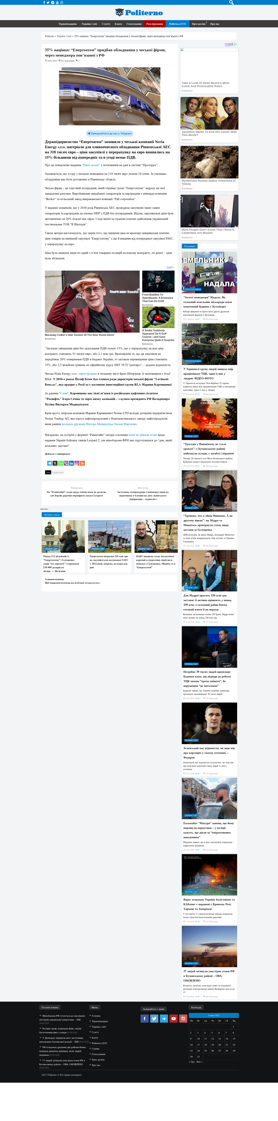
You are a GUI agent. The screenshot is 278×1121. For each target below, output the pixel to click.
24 (198, 1050)
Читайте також (52, 514)
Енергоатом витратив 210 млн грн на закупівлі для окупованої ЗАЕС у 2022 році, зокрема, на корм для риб (109, 561)
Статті (106, 24)
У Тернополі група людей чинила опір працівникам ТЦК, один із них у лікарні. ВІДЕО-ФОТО (208, 373)
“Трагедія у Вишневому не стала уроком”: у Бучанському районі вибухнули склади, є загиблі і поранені (208, 448)
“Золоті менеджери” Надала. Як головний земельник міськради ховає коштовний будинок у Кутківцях (207, 302)
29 (234, 1050)
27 (219, 1050)
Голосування (134, 24)
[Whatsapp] (60, 460)
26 (212, 1050)
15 (234, 1038)
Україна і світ (89, 24)
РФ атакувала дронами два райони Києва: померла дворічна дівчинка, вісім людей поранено (62, 1050)
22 (234, 1044)
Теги (48, 472)
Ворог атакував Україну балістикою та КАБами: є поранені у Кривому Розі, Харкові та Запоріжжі (209, 904)
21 (227, 1044)
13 (219, 1038)
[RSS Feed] (82, 460)
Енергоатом (57, 472)
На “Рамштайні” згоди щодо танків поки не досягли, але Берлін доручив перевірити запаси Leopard (76, 493)
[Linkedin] (71, 460)
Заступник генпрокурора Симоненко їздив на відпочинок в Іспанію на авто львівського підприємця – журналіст (143, 495)
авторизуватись (92, 582)
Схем (63, 393)
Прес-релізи (198, 24)
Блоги (118, 24)
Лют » (199, 1061)
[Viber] (66, 460)
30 (191, 1056)
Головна (96, 1015)
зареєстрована (88, 373)
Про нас (214, 24)
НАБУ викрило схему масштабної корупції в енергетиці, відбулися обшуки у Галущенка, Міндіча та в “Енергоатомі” (155, 561)
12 (212, 1038)
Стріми (95, 1048)
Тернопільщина (68, 24)
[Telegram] (49, 460)
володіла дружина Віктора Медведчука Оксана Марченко (99, 424)
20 (219, 1044)
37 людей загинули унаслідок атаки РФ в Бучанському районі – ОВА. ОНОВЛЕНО (209, 975)
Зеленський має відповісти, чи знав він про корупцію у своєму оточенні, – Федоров (209, 752)
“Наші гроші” (90, 165)
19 (212, 1044)
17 (198, 1044)
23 (191, 1050)
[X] (55, 460)
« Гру (192, 1061)
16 (191, 1044)
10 (198, 1038)
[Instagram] (76, 460)
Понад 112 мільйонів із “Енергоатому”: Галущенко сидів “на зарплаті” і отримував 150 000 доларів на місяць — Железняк (61, 563)
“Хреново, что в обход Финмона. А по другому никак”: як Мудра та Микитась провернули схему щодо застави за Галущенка (207, 522)
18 (205, 1044)
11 (205, 1038)
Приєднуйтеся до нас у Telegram (111, 133)
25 (205, 1050)
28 (227, 1050)
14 (227, 1038)
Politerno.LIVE (177, 24)
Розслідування (154, 24)
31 (198, 1056)
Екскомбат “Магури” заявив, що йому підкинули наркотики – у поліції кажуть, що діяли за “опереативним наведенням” (208, 830)
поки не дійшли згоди (143, 435)
